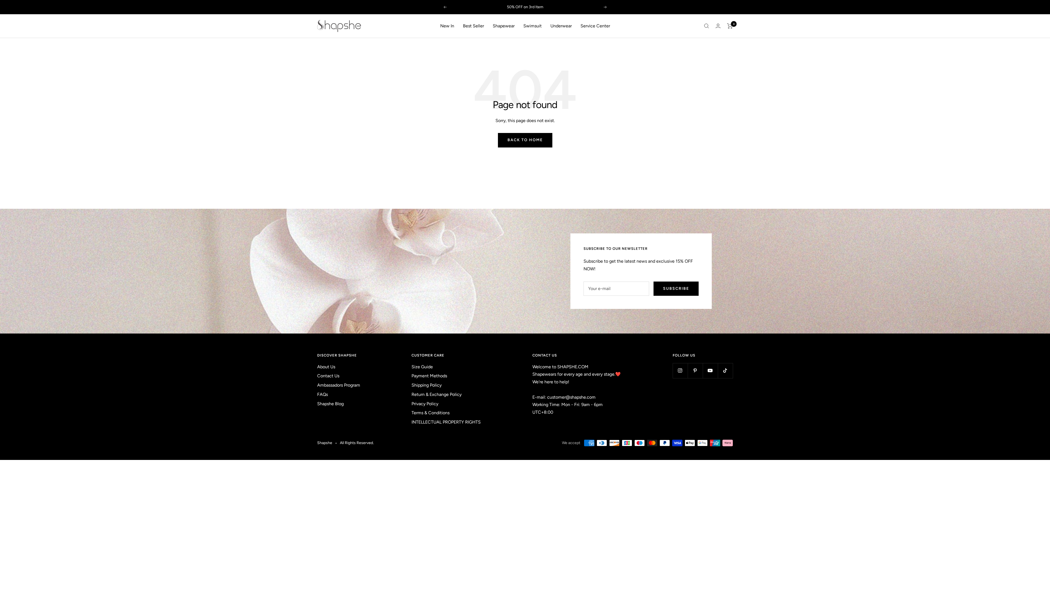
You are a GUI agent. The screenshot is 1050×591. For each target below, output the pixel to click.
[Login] (718, 26)
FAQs (322, 394)
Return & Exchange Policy (437, 394)
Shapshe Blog (330, 403)
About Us (326, 366)
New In (447, 25)
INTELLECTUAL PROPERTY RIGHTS (446, 422)
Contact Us (328, 375)
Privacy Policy (425, 403)
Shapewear (504, 25)
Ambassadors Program (338, 385)
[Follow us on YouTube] (710, 370)
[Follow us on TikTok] (725, 370)
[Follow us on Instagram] (680, 370)
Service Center (595, 25)
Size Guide (422, 366)
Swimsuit (532, 25)
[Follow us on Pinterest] (695, 370)
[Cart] (730, 26)
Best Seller (473, 25)
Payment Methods (429, 375)
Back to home (525, 140)
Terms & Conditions (431, 412)
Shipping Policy (427, 385)
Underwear (561, 25)
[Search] (706, 26)
